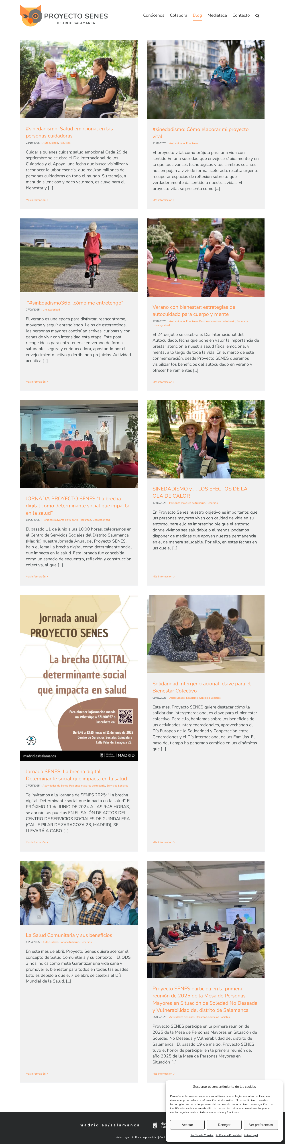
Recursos (65, 143)
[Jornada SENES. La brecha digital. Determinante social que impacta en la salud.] (79, 678)
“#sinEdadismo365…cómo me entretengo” (74, 302)
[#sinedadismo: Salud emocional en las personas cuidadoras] (79, 79)
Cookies (164, 1137)
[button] (257, 15)
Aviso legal (123, 1137)
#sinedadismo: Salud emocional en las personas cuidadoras (69, 132)
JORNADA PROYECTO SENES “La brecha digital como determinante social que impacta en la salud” (77, 506)
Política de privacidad (144, 1137)
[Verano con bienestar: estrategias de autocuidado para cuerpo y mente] (206, 257)
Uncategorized (51, 309)
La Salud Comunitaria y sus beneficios (69, 935)
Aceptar (187, 1125)
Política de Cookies (202, 1135)
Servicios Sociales (117, 785)
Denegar (224, 1125)
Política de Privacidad (229, 1135)
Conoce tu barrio (69, 942)
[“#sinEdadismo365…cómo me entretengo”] (79, 255)
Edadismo (192, 143)
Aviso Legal (251, 1135)
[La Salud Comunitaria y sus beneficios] (79, 893)
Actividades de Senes (55, 785)
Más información (36, 200)
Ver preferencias (261, 1125)
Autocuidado (50, 143)
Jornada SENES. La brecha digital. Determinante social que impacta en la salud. (77, 775)
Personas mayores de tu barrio (217, 321)
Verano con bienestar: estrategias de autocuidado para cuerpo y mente (194, 311)
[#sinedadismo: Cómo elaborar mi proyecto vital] (206, 79)
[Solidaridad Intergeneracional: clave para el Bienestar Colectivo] (206, 634)
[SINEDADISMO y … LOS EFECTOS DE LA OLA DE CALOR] (206, 439)
